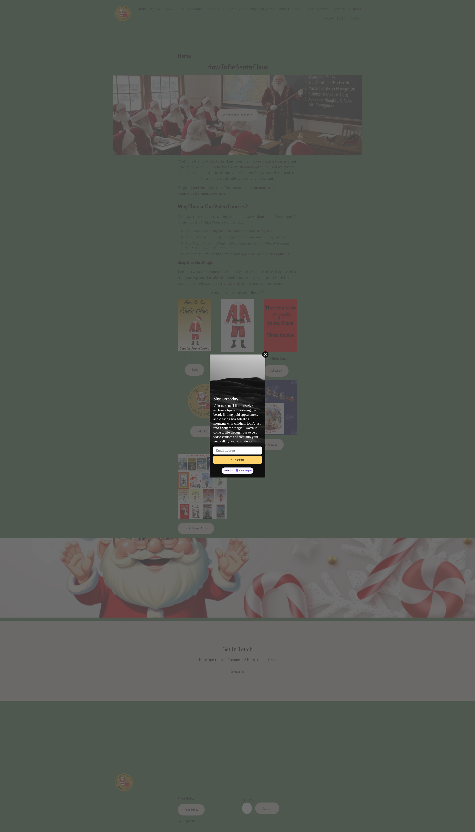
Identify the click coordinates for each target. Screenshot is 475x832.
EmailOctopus (245, 471)
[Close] (265, 354)
